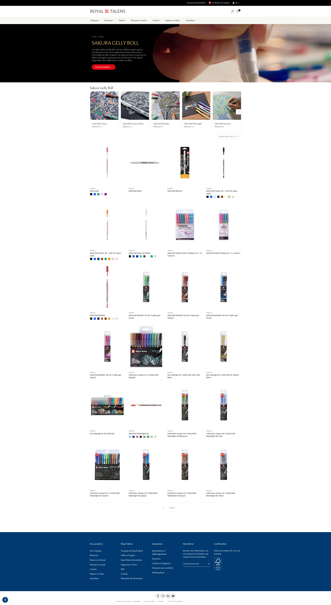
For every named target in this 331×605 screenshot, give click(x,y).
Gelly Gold (94, 191)
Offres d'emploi (128, 555)
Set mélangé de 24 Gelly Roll (102, 433)
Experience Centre (129, 564)
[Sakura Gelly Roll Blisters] (184, 162)
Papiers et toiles (173, 20)
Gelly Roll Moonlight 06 (139, 433)
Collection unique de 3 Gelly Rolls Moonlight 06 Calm (220, 434)
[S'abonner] (207, 563)
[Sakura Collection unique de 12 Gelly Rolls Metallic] (146, 346)
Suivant (172, 507)
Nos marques (95, 551)
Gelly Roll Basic (135, 191)
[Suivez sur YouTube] (173, 596)
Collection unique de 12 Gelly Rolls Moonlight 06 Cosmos (105, 494)
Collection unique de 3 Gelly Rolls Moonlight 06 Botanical (181, 434)
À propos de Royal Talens (196, 3)
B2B (122, 569)
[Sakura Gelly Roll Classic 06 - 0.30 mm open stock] (223, 162)
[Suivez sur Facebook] (158, 596)
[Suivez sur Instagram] (163, 596)
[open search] (232, 11)
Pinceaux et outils (138, 20)
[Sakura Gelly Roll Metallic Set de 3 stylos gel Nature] (184, 287)
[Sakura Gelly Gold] (107, 162)
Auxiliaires (190, 20)
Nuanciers (156, 558)
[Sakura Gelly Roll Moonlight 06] (146, 405)
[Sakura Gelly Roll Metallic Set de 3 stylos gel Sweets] (107, 346)
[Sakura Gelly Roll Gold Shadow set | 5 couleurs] (223, 224)
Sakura (101, 36)
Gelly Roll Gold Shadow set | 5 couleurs (223, 253)
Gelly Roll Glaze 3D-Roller (140, 253)
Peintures (108, 20)
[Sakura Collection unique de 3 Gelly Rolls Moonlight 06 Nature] (184, 465)
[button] (236, 3)
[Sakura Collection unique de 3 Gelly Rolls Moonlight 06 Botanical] (184, 405)
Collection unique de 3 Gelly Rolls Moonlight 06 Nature (181, 494)
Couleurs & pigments (161, 563)
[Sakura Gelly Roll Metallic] (107, 287)
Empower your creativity (162, 568)
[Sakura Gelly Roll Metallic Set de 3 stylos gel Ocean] (223, 287)
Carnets (156, 20)
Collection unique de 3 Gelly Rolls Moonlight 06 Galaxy (143, 494)
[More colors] (233, 197)
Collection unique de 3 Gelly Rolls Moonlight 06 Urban (220, 494)
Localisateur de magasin (221, 3)
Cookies (160, 601)
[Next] (238, 111)
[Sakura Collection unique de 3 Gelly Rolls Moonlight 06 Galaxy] (146, 465)
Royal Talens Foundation (131, 560)
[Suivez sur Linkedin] (168, 596)
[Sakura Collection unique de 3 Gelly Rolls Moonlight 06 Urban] (223, 465)
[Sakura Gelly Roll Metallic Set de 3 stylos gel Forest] (146, 287)
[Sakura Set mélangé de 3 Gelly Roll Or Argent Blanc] (223, 346)
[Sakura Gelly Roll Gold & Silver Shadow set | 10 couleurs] (184, 224)
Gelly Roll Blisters (174, 191)
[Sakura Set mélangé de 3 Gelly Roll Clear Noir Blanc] (184, 346)
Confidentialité (149, 601)
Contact (124, 574)
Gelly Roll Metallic (97, 315)
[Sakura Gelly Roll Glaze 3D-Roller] (146, 224)
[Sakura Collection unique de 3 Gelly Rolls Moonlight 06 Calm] (223, 405)
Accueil (94, 36)
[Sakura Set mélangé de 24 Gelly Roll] (107, 405)
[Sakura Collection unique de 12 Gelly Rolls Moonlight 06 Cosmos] (107, 465)
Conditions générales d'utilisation (128, 601)
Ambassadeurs (158, 572)
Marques (94, 20)
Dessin (122, 20)
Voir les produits (102, 67)
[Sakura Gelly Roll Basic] (146, 162)
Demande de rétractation (132, 578)
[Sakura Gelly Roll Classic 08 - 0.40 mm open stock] (107, 224)
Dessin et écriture (97, 560)
